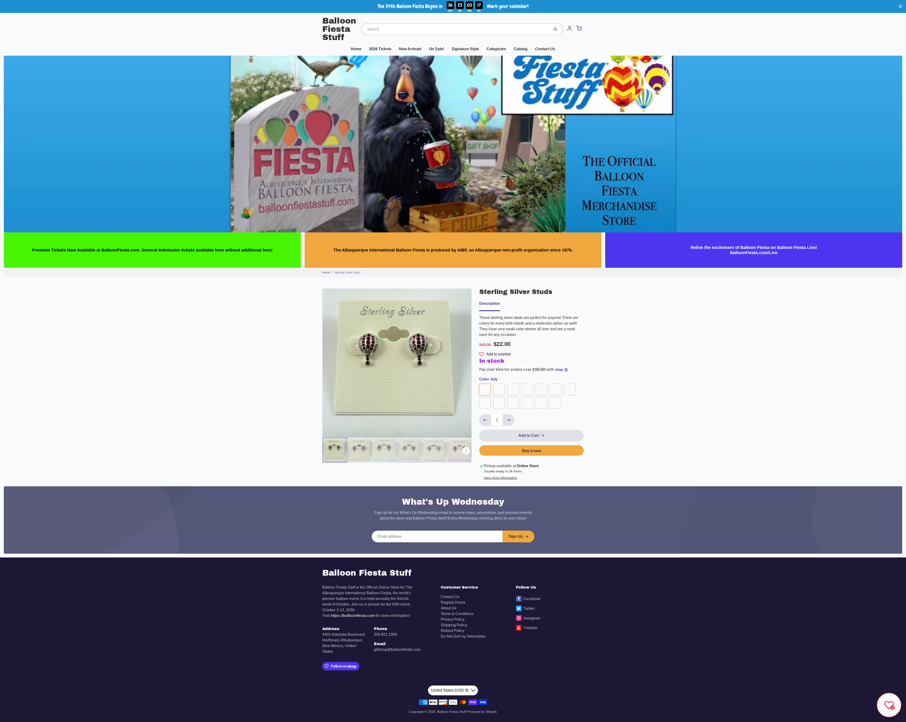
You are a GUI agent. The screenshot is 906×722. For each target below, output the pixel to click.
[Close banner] (900, 6)
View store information (500, 478)
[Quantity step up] (509, 420)
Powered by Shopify (482, 712)
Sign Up (515, 536)
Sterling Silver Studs (348, 272)
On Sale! (436, 49)
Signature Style (465, 49)
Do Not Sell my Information (463, 636)
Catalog (521, 49)
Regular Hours (453, 602)
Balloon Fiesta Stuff (339, 29)
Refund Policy (452, 631)
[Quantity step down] (485, 420)
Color (488, 379)
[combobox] (455, 29)
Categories (496, 49)
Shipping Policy (454, 625)
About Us (448, 608)
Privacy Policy (453, 619)
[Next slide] (466, 450)
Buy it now (531, 451)
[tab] (492, 305)
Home (356, 49)
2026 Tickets (380, 49)
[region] (453, 6)
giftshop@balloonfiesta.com (397, 650)
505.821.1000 (385, 634)
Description (489, 303)
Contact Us (545, 49)
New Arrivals (410, 49)
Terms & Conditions (457, 614)
